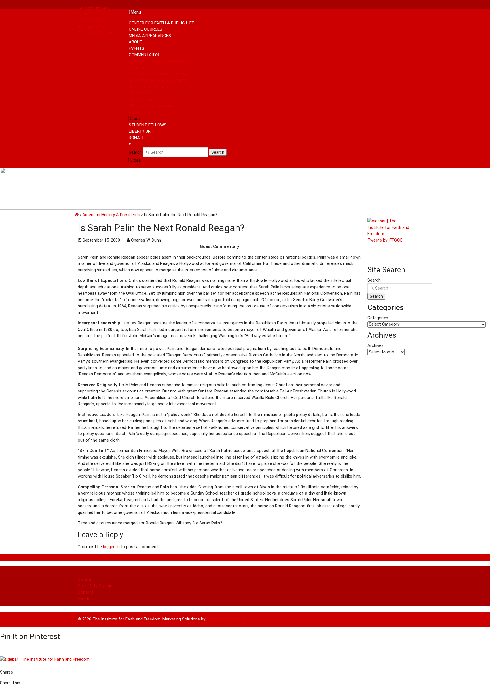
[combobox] (175, 152)
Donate (84, 579)
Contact (85, 592)
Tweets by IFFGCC (385, 240)
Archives (376, 345)
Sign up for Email (93, 26)
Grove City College (95, 32)
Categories (378, 317)
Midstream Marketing (226, 619)
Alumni (84, 13)
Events (84, 598)
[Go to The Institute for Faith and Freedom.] (77, 214)
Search (135, 152)
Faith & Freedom (93, 7)
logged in (111, 546)
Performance (90, 20)
